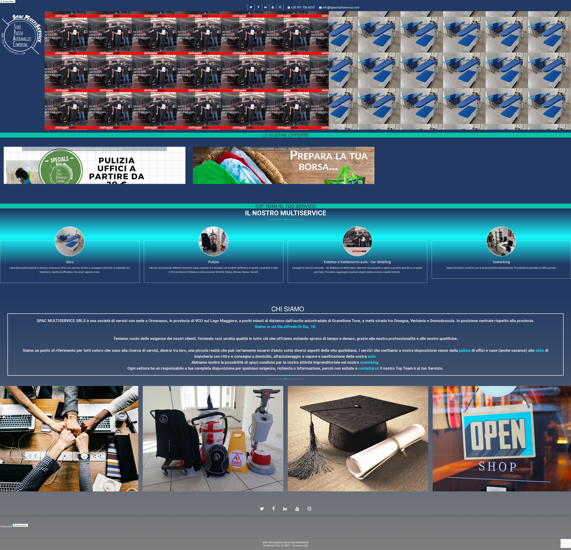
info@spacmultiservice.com (341, 7)
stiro (540, 350)
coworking (369, 362)
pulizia (464, 350)
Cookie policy (6, 526)
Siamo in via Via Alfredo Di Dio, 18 (285, 326)
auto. (372, 356)
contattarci (368, 368)
